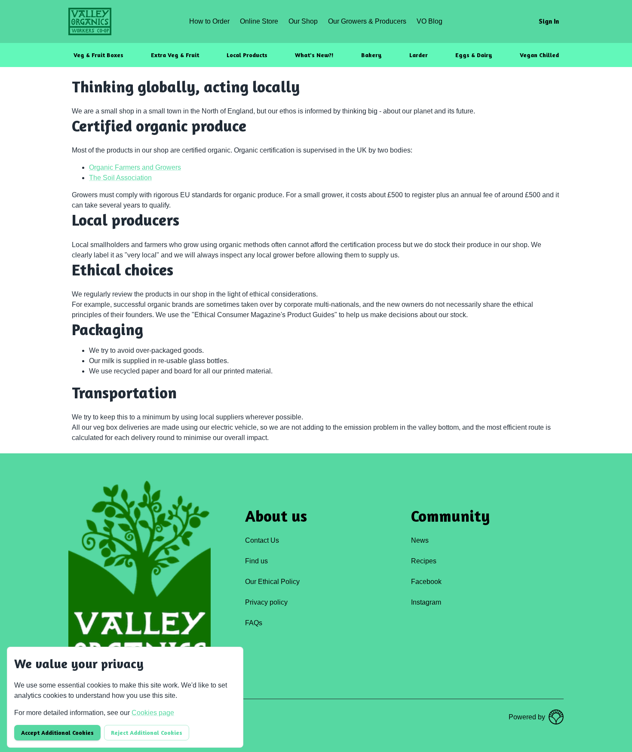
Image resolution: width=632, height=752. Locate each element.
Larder (418, 54)
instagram (426, 602)
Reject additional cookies (146, 732)
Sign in (549, 21)
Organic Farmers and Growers (135, 167)
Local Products (247, 54)
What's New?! (314, 54)
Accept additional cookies (57, 732)
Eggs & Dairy (473, 54)
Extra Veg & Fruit (175, 54)
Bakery (371, 54)
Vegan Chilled (539, 54)
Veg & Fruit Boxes (98, 54)
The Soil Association (120, 177)
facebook (426, 581)
